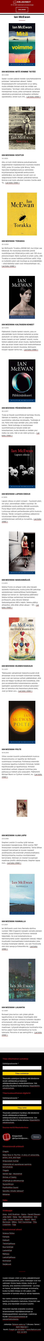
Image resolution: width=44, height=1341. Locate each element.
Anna (5, 1214)
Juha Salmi (7, 1217)
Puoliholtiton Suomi (10, 1187)
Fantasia (6, 1237)
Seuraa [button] (36, 1137)
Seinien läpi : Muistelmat (12, 1174)
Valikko (22, 10)
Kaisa (15, 1217)
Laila (4, 1219)
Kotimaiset (7, 1261)
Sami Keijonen (21, 1327)
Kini (35, 1217)
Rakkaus (6, 1254)
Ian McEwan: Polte (11, 749)
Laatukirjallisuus (9, 1257)
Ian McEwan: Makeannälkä (16, 580)
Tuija (14, 1224)
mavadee (21, 1329)
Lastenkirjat (7, 1250)
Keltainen (6, 1194)
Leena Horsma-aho (15, 1219)
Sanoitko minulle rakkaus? (13, 1191)
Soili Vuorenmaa (24, 1222)
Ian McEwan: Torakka (13, 241)
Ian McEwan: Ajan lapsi (14, 835)
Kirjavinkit (24, 2)
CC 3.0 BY (22, 1332)
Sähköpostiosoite (11, 1064)
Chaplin (6, 1151)
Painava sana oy (18, 1324)
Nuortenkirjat (8, 1247)
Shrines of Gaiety (9, 1177)
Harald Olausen (34, 1214)
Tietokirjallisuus (9, 1243)
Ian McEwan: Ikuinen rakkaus (17, 666)
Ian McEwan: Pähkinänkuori (16, 408)
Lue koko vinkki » (33, 97)
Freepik (12, 1329)
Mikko (14, 1222)
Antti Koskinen (14, 1214)
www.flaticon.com (33, 1329)
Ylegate (6, 1170)
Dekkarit (6, 1240)
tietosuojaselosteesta (16, 1316)
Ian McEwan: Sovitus (13, 155)
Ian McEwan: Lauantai (13, 1007)
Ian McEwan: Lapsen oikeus (16, 494)
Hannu (23, 1214)
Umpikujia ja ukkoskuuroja (13, 1181)
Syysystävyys (8, 1184)
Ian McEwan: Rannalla (14, 921)
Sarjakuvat (7, 1264)
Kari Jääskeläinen (26, 1217)
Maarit (27, 1219)
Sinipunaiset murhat (10, 1161)
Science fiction (9, 1233)
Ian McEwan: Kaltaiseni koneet (18, 324)
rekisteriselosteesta (10, 1319)
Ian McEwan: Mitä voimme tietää (19, 72)
